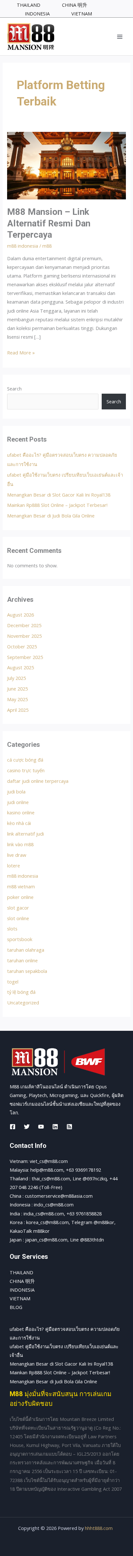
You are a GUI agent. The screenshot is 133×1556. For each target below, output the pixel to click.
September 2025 (25, 657)
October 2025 (22, 646)
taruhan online (22, 960)
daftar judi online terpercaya (37, 781)
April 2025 (17, 710)
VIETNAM (20, 1298)
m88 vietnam (21, 886)
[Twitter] (27, 1127)
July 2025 (16, 678)
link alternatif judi (25, 833)
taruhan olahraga (25, 950)
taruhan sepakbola (27, 971)
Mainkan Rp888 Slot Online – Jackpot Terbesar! (57, 505)
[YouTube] (41, 1127)
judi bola (16, 791)
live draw (16, 855)
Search (14, 388)
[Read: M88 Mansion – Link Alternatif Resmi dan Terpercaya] (66, 165)
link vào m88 (20, 844)
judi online (18, 802)
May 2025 (17, 699)
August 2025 (20, 667)
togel (12, 981)
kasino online (21, 812)
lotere (13, 865)
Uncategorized (23, 1002)
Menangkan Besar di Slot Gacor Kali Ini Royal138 (58, 494)
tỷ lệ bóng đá (21, 992)
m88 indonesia (22, 246)
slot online (18, 918)
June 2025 (17, 688)
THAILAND (21, 1272)
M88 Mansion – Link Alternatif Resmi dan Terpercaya (48, 223)
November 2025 (24, 636)
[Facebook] (12, 1127)
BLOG (16, 1307)
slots (12, 928)
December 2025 (24, 625)
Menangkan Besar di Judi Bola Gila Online (51, 515)
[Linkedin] (55, 1127)
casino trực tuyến (26, 770)
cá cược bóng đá (25, 759)
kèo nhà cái (19, 823)
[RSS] (69, 1127)
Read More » (21, 352)
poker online (20, 897)
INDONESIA (22, 1289)
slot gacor (18, 907)
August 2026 (20, 614)
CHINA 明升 (22, 1281)
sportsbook (19, 939)
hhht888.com (99, 1528)
